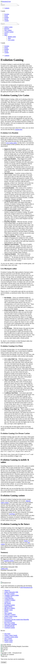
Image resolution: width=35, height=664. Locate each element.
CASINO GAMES (9, 600)
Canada (6, 20)
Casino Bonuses (8, 598)
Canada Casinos (8, 32)
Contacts (6, 8)
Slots (9, 38)
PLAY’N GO (8, 618)
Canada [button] (3, 11)
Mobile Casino (8, 610)
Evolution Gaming (9, 605)
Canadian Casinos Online (11, 595)
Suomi (6, 19)
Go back (3, 662)
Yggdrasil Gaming (9, 627)
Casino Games (8, 641)
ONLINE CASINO (10, 614)
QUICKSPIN (8, 621)
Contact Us (7, 601)
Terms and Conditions (10, 624)
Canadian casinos (9, 560)
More (5, 35)
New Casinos (8, 613)
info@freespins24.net (26, 587)
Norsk (6, 16)
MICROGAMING (9, 608)
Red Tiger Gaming (9, 622)
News (6, 33)
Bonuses (6, 28)
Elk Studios (7, 603)
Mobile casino (12, 36)
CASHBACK (8, 597)
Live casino (11, 40)
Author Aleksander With (11, 592)
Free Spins (7, 633)
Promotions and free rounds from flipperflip (16, 619)
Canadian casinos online (11, 637)
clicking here (18, 129)
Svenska (6, 14)
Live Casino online (11, 143)
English (6, 17)
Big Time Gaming (9, 593)
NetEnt (26, 541)
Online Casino (8, 27)
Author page (4, 568)
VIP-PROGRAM (9, 626)
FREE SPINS (8, 606)
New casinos (8, 30)
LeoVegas (12, 514)
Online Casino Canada (10, 616)
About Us (7, 590)
